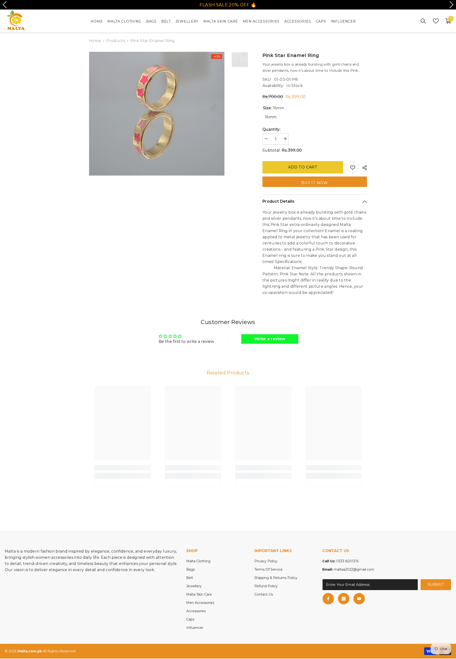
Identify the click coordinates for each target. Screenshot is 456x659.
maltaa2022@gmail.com (354, 569)
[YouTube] (359, 599)
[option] (157, 114)
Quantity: (271, 129)
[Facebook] (328, 599)
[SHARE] (363, 167)
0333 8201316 (347, 561)
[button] (4, 4)
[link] (122, 467)
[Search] (423, 21)
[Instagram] (344, 599)
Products (115, 40)
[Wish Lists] (436, 21)
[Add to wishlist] (353, 167)
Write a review (269, 339)
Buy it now (314, 183)
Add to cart (303, 167)
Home (95, 40)
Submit (436, 584)
